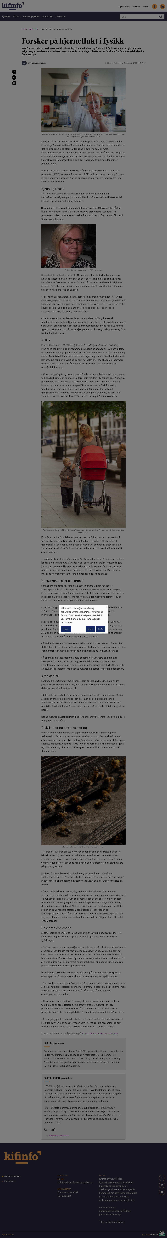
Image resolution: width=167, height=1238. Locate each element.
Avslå (90, 629)
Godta (100, 629)
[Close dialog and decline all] (106, 606)
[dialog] (83, 618)
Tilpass (66, 629)
